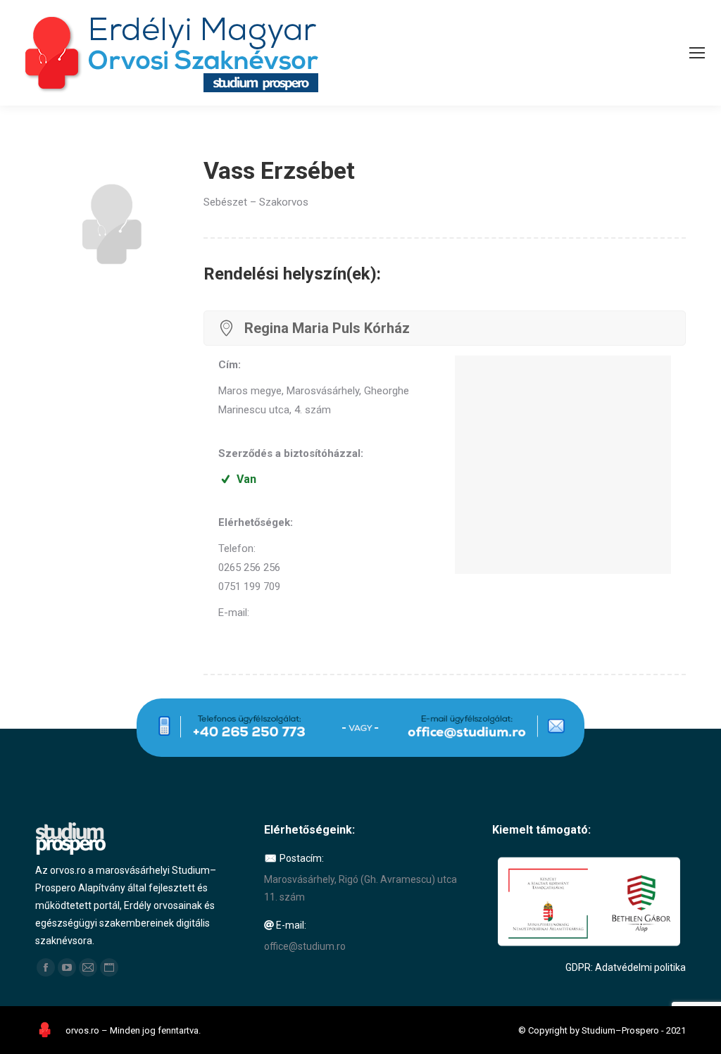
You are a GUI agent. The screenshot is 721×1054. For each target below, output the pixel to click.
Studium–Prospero (620, 1030)
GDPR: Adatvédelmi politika (625, 967)
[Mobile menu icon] (697, 53)
